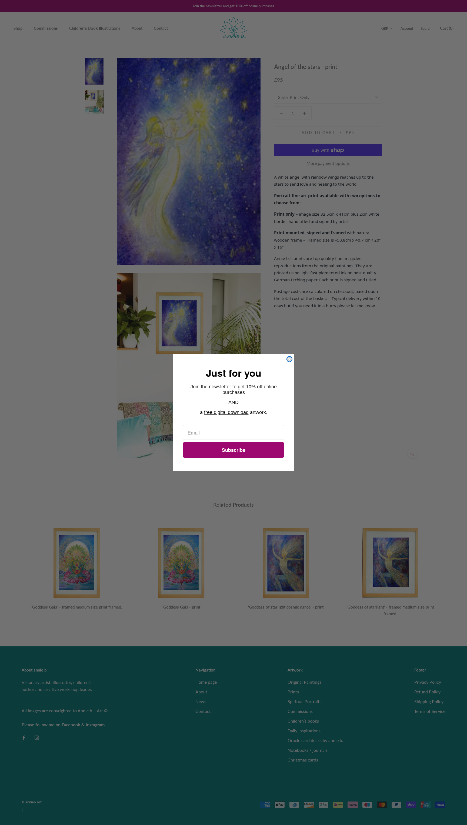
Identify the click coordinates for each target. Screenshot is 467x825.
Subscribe (233, 449)
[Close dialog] (289, 359)
